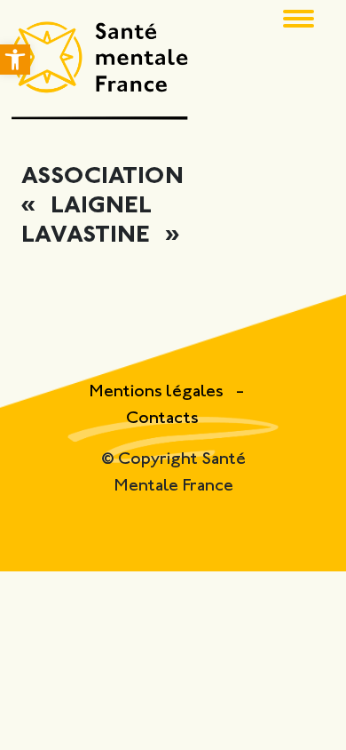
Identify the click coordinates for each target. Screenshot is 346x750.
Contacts (162, 419)
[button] (15, 59)
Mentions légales (158, 392)
